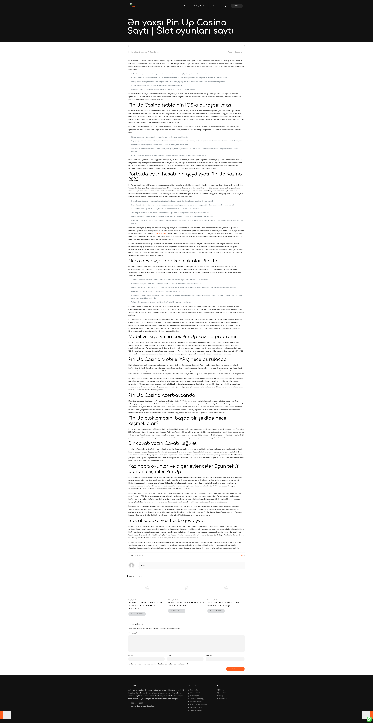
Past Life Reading (196, 707)
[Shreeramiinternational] (132, 6)
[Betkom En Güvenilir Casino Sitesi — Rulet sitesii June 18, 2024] (5, 715)
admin (142, 52)
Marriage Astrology (197, 699)
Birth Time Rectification (198, 704)
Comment (132, 633)
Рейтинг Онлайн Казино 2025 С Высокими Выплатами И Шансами (145, 606)
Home (221, 690)
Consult (236, 6)
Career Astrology (196, 710)
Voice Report (194, 696)
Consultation (194, 690)
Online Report (195, 693)
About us (222, 693)
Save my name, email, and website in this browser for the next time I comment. (159, 664)
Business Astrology (197, 702)
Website (209, 655)
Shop (221, 696)
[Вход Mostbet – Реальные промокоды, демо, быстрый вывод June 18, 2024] (367, 715)
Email (169, 655)
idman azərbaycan (160, 233)
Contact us (223, 699)
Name (131, 655)
